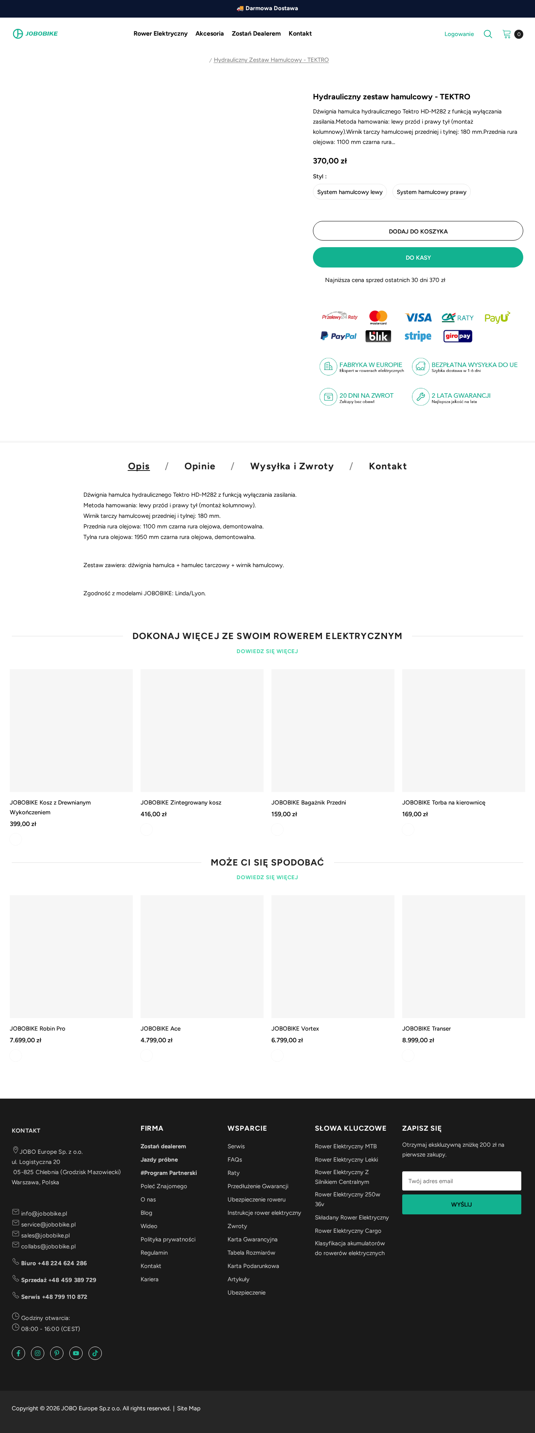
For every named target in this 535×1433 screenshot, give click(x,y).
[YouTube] (76, 1353)
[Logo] (35, 34)
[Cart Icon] (507, 33)
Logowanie (459, 34)
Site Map (189, 1408)
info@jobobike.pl (43, 1213)
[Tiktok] (95, 1353)
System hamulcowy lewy (350, 192)
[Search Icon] (488, 34)
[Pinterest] (56, 1353)
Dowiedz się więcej (267, 651)
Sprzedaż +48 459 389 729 (58, 1280)
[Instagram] (37, 1353)
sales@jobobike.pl (45, 1235)
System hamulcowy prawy (431, 192)
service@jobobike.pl (48, 1224)
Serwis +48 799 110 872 (54, 1296)
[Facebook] (18, 1353)
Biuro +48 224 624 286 (53, 1263)
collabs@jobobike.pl (48, 1246)
